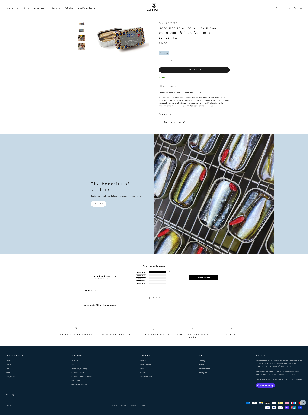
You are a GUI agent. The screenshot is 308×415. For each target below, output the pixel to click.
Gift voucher (75, 380)
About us (143, 361)
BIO (72, 365)
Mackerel (9, 365)
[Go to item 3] (81, 37)
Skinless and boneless (79, 385)
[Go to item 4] (81, 46)
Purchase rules (204, 369)
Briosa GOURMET (168, 23)
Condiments (40, 8)
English (279, 8)
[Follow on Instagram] (13, 394)
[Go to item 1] (81, 24)
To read (98, 204)
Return (201, 365)
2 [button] (153, 298)
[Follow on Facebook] (7, 394)
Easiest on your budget (79, 369)
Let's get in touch (146, 376)
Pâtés (26, 8)
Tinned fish (12, 8)
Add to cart (194, 70)
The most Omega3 (78, 373)
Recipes (55, 8)
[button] (164, 38)
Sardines (9, 361)
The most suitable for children (82, 376)
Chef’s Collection (87, 8)
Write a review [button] (203, 277)
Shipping (202, 361)
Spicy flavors (10, 376)
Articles (69, 8)
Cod (7, 369)
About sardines (145, 365)
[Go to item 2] (81, 30)
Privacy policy (204, 373)
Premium (74, 361)
